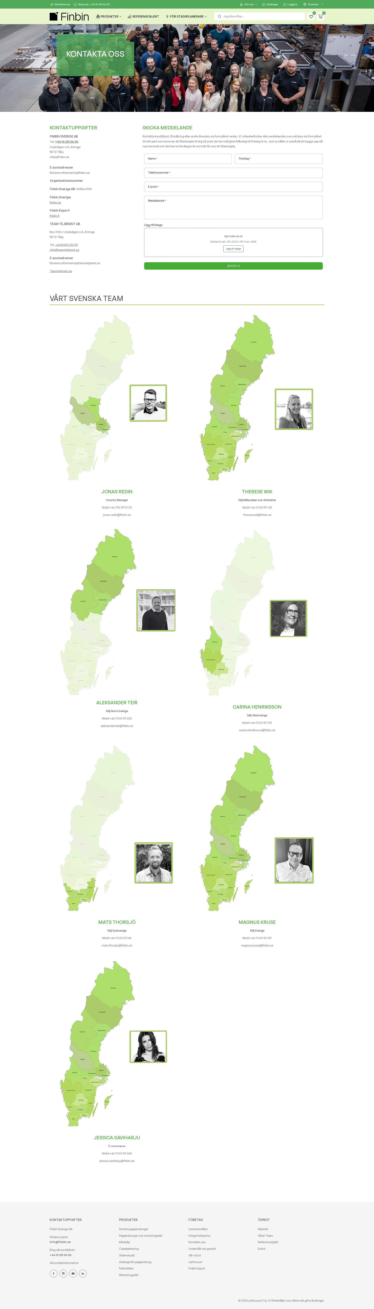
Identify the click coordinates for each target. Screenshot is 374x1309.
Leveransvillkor (198, 1229)
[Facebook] (53, 1273)
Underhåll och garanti (202, 1249)
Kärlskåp (124, 1242)
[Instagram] (63, 1273)
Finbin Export (197, 1268)
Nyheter (263, 1229)
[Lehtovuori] (69, 16)
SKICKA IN (233, 265)
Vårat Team (265, 1236)
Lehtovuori (196, 1262)
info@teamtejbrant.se (64, 250)
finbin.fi (54, 216)
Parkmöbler (126, 1268)
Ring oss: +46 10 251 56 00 (94, 4)
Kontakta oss (62, 4)
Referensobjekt (268, 1242)
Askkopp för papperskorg (135, 1262)
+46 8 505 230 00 (66, 245)
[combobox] (259, 16)
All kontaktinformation (64, 1263)
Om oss (249, 4)
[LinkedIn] (83, 1273)
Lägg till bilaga (233, 248)
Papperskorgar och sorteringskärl (140, 1236)
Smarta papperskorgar (133, 1229)
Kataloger (272, 4)
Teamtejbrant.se (61, 271)
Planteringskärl (128, 1275)
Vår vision (195, 1255)
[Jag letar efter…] (219, 16)
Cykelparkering (129, 1249)
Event (261, 1249)
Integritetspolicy (199, 1236)
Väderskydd (127, 1255)
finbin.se (55, 202)
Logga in (292, 4)
